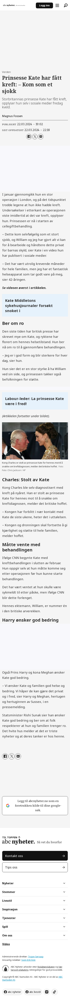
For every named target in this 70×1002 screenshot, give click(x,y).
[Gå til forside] (18, 5)
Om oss (7, 935)
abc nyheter (14, 991)
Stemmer (8, 892)
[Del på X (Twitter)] (35, 136)
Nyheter (8, 883)
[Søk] (66, 5)
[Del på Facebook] (29, 136)
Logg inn (44, 5)
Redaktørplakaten (46, 966)
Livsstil (7, 901)
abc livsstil (35, 991)
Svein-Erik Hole (28, 960)
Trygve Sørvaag (35, 956)
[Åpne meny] (57, 5)
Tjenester (9, 918)
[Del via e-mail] (40, 136)
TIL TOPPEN (9, 837)
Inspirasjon (10, 909)
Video (6, 944)
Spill (5, 927)
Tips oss (11, 867)
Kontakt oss (14, 856)
